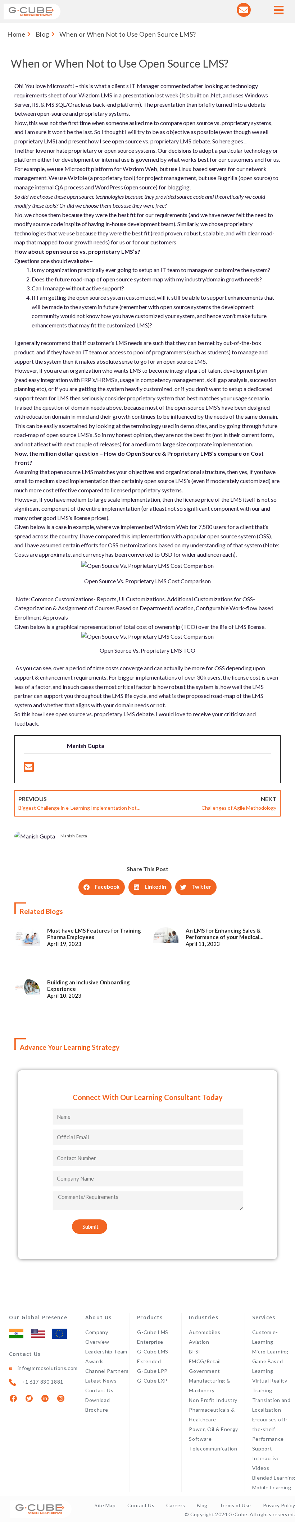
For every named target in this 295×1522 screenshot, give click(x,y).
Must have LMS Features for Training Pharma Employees (94, 933)
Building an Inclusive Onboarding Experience (88, 985)
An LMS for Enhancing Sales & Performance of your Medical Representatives (223, 933)
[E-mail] (29, 768)
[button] (101, 887)
